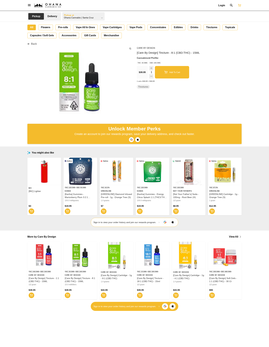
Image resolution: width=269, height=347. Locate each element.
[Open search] (231, 5)
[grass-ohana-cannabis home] (48, 5)
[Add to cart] (31, 211)
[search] (130, 48)
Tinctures (143, 87)
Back (34, 43)
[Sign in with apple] (172, 222)
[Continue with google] (131, 139)
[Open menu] (29, 5)
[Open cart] (239, 5)
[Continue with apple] (137, 139)
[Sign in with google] (165, 222)
